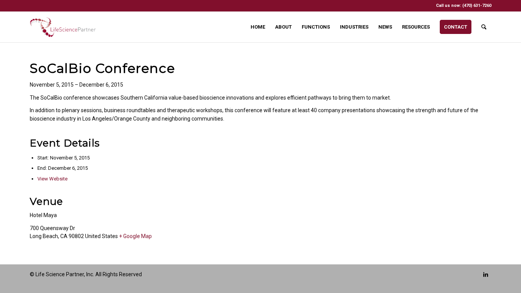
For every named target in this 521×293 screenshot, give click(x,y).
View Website (52, 179)
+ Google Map (135, 236)
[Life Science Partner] (63, 27)
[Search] (483, 27)
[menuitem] (258, 27)
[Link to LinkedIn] (485, 274)
